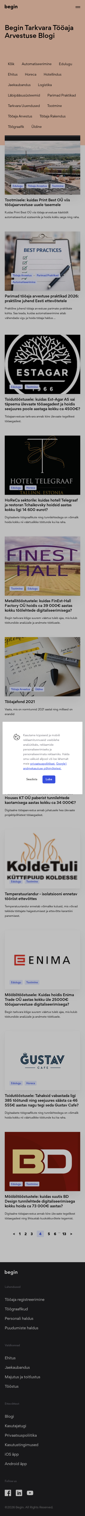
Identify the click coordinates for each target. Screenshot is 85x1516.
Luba (49, 779)
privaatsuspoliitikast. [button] (42, 763)
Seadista (31, 779)
